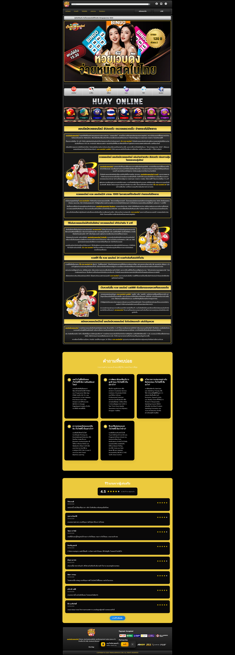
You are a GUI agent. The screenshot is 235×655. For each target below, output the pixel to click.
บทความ (93, 11)
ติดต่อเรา (102, 11)
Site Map (91, 647)
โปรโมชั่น (84, 11)
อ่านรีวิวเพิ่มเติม (117, 618)
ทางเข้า (76, 11)
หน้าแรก (68, 11)
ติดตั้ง (124, 644)
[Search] (149, 4)
